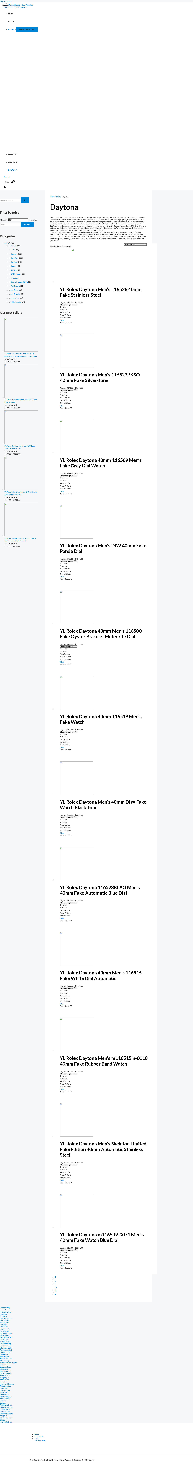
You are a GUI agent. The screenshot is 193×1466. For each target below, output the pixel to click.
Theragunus (4, 1322)
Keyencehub (4, 1329)
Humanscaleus (5, 1312)
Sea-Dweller (15, 290)
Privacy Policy (40, 1441)
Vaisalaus (3, 1382)
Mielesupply (4, 1399)
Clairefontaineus (6, 1337)
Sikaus (2, 1420)
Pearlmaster (15, 286)
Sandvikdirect (5, 1375)
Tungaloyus (4, 1377)
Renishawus (4, 1331)
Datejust (12, 154)
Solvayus (3, 1316)
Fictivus (3, 1401)
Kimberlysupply (6, 1418)
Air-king (14, 246)
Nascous (3, 1314)
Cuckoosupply (5, 1373)
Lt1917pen (4, 1339)
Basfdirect (4, 1365)
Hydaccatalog (5, 1344)
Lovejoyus (4, 1369)
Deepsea (14, 266)
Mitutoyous (4, 1380)
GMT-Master (16, 274)
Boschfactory (5, 1371)
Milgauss (14, 278)
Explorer (14, 270)
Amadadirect (5, 1411)
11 (56, 1290)
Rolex (11, 29)
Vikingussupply (6, 1348)
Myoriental (4, 1394)
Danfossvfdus (5, 1409)
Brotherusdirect (6, 1405)
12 (56, 1292)
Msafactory (4, 1360)
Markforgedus (5, 1352)
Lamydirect (4, 1388)
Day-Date (12, 162)
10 (56, 1288)
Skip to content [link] (6, 1)
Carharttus (4, 1310)
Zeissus (3, 1403)
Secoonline (4, 1327)
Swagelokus (4, 1356)
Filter (27, 224)
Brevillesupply (5, 1396)
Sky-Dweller (15, 294)
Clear (62, 320)
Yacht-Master (16, 302)
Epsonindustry (5, 1386)
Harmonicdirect (6, 1422)
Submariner (15, 298)
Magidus (3, 1416)
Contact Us (39, 1436)
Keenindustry (5, 1308)
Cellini (13, 250)
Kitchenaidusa (5, 1346)
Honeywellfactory (7, 1384)
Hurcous (3, 1324)
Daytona (12, 170)
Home (11, 14)
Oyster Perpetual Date (19, 282)
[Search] (25, 200)
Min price (3, 220)
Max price (33, 220)
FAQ (36, 1438)
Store (11, 22)
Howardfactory (6, 1333)
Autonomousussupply (8, 1363)
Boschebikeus (5, 1367)
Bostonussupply (6, 1318)
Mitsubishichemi (6, 1407)
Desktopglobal (6, 1350)
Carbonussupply (6, 1413)
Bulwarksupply (6, 1358)
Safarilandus (4, 1335)
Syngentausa (5, 1341)
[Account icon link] (5, 187)
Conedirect (4, 1392)
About (36, 1434)
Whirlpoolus (4, 1320)
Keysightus (4, 1354)
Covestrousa (5, 1390)
